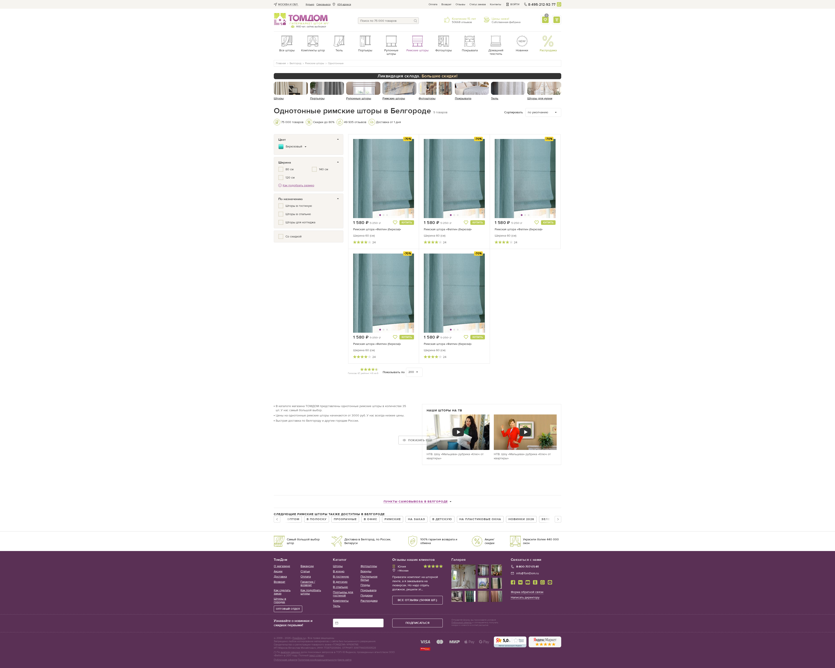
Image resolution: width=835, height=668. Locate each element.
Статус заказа (477, 4)
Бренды (366, 571)
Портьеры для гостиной (343, 593)
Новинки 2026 (521, 519)
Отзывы (460, 4)
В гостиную (341, 576)
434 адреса (344, 4)
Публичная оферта (285, 659)
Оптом (293, 519)
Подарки (367, 595)
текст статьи (316, 655)
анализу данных (290, 652)
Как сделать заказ (282, 591)
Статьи (305, 571)
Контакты (495, 4)
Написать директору (525, 597)
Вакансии (307, 566)
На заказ (416, 519)
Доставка (280, 576)
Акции (278, 571)
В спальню (340, 587)
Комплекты (341, 601)
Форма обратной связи (527, 592)
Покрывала (368, 590)
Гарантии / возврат (308, 583)
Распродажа (369, 601)
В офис (370, 519)
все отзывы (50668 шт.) (417, 600)
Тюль (336, 606)
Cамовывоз (323, 4)
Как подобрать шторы (311, 591)
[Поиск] (415, 20)
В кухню (338, 571)
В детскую (442, 519)
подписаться (418, 623)
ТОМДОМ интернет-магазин (301, 19)
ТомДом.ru (298, 638)
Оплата (433, 4)
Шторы (338, 566)
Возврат (446, 4)
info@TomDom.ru (527, 573)
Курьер (310, 4)
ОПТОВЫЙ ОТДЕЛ (288, 608)
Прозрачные (345, 519)
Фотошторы (369, 566)
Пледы (365, 585)
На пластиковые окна (480, 519)
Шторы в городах (280, 600)
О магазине (282, 566)
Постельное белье (369, 578)
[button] (363, 178)
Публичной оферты (461, 622)
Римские (392, 519)
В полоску (317, 519)
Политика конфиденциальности (317, 659)
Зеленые (549, 519)
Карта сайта (344, 659)
